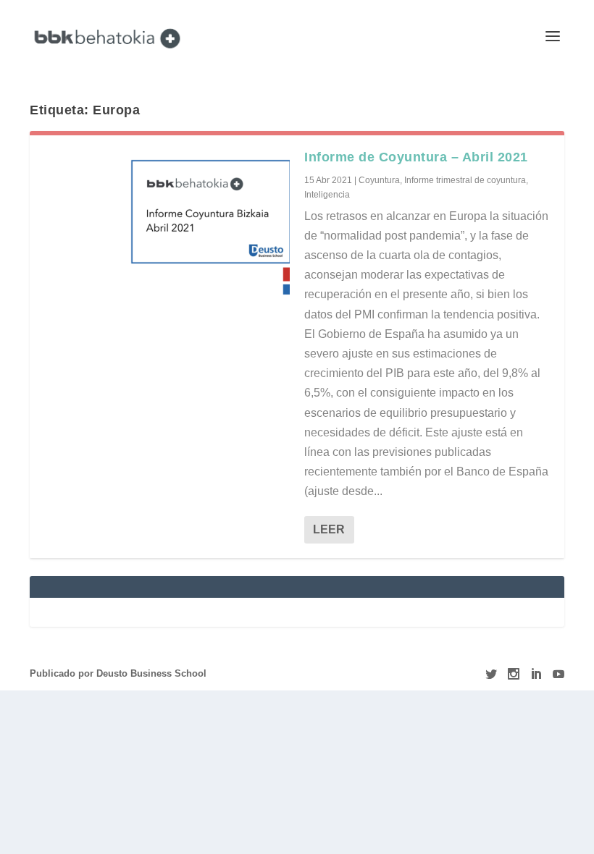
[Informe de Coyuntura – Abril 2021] (167, 223)
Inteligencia (327, 195)
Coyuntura (379, 180)
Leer (329, 529)
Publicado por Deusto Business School (118, 673)
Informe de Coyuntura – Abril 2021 (416, 157)
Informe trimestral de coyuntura (465, 180)
